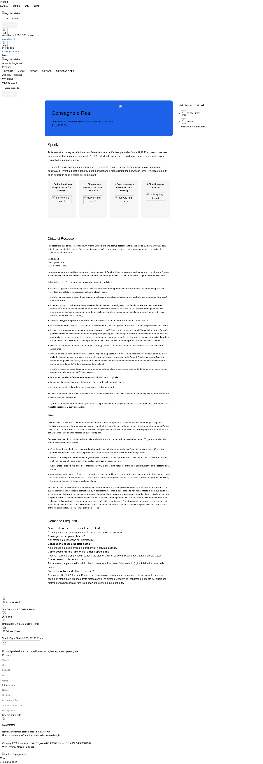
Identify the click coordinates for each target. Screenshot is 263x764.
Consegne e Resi (10, 700)
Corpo (5, 665)
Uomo (5, 681)
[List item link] (197, 121)
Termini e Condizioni (12, 705)
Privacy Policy (9, 710)
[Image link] (21, 644)
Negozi (5, 690)
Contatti (6, 695)
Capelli (5, 660)
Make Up (6, 670)
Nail (4, 675)
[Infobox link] (131, 600)
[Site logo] (11, 13)
